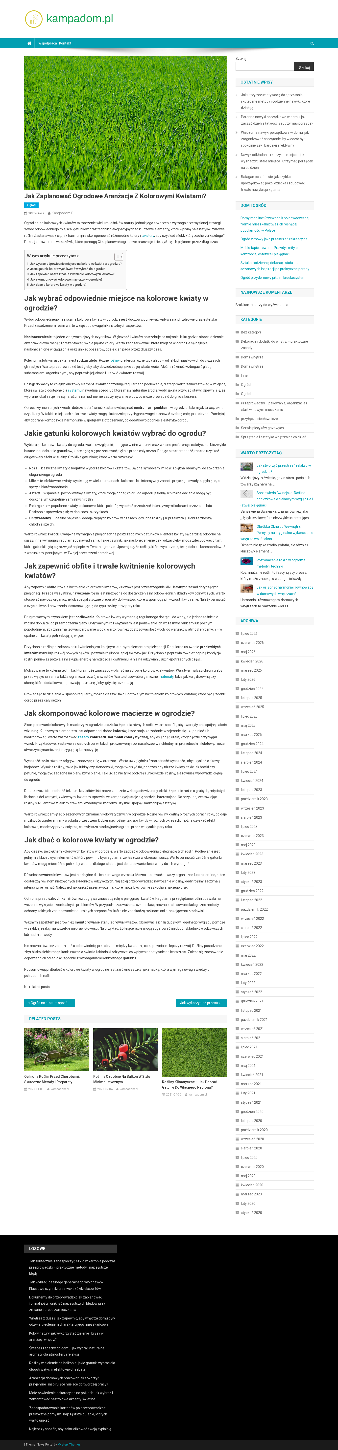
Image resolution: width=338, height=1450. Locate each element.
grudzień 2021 (252, 1001)
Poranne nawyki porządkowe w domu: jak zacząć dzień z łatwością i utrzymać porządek (277, 120)
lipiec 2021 (249, 1047)
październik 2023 (254, 799)
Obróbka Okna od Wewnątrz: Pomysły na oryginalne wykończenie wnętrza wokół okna (277, 533)
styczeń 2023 (251, 882)
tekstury (148, 236)
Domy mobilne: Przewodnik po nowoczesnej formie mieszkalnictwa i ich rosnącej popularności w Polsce (275, 224)
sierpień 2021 (251, 1038)
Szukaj (241, 59)
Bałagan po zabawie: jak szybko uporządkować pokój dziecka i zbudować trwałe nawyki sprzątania (273, 183)
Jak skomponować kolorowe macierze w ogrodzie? (66, 279)
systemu (75, 390)
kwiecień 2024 (252, 781)
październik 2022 (254, 909)
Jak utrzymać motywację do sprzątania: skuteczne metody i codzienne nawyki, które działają (275, 101)
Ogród (31, 205)
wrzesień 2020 (252, 1139)
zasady (83, 737)
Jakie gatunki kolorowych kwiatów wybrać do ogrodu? (67, 269)
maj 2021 (248, 1066)
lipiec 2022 (249, 937)
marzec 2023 (251, 863)
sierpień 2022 (251, 928)
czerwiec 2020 (252, 1167)
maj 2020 (248, 1176)
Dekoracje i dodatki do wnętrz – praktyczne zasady (274, 344)
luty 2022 (248, 983)
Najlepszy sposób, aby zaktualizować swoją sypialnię (70, 1429)
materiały (166, 677)
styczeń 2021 (251, 1102)
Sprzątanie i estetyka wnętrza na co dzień (273, 437)
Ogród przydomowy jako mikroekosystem (273, 278)
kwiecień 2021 (252, 1075)
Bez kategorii (251, 332)
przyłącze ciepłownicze (259, 419)
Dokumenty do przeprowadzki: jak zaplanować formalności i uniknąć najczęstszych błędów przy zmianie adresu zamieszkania (67, 1303)
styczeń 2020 (251, 1213)
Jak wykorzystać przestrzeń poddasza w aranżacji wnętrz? (203, 1003)
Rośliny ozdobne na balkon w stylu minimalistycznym (121, 1079)
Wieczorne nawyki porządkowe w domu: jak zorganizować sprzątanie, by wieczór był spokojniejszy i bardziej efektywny (275, 139)
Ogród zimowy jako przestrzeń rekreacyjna (274, 239)
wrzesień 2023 (252, 808)
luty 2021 (248, 1093)
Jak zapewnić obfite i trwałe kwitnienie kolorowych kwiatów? (72, 274)
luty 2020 (248, 1204)
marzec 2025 (251, 735)
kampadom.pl (63, 213)
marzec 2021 (251, 1084)
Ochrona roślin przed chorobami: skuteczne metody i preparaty (52, 1079)
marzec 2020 (251, 1194)
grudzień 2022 (252, 891)
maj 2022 (248, 955)
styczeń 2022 (251, 992)
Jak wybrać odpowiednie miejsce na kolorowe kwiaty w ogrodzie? (76, 263)
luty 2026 (248, 679)
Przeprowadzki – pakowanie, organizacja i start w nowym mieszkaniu (274, 406)
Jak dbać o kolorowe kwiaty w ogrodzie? (58, 284)
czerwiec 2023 (252, 836)
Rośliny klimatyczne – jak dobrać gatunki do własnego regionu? (189, 1084)
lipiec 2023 (249, 827)
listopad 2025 (251, 698)
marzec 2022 (251, 974)
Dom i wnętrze (252, 357)
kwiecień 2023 (252, 854)
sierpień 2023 (251, 817)
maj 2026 (248, 652)
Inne (244, 375)
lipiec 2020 (249, 1158)
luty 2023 (248, 873)
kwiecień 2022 (252, 965)
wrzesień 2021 (252, 1029)
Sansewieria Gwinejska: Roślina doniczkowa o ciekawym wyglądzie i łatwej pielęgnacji (277, 499)
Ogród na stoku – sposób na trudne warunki (53, 1003)
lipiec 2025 (249, 716)
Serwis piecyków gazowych (262, 428)
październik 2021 (254, 1020)
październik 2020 (254, 1130)
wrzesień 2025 (252, 707)
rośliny (115, 360)
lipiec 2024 (249, 771)
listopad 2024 (251, 753)
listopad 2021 (251, 1010)
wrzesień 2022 (252, 919)
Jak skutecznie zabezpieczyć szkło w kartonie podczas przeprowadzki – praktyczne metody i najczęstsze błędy (72, 1267)
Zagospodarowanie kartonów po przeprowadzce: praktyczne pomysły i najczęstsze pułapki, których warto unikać (68, 1414)
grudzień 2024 (252, 744)
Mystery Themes (69, 1444)
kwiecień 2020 (252, 1185)
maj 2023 (248, 845)
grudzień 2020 (252, 1112)
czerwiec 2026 (252, 643)
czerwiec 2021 (252, 1056)
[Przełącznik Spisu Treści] (116, 257)
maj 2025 (248, 725)
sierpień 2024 (251, 762)
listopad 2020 (251, 1121)
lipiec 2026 (249, 634)
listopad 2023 (251, 790)
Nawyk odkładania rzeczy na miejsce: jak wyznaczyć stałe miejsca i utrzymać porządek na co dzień (277, 161)
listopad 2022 (251, 900)
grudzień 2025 (252, 689)
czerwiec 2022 (252, 946)
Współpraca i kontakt (54, 43)
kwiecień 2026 (252, 661)
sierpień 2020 (251, 1148)
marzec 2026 (251, 670)
